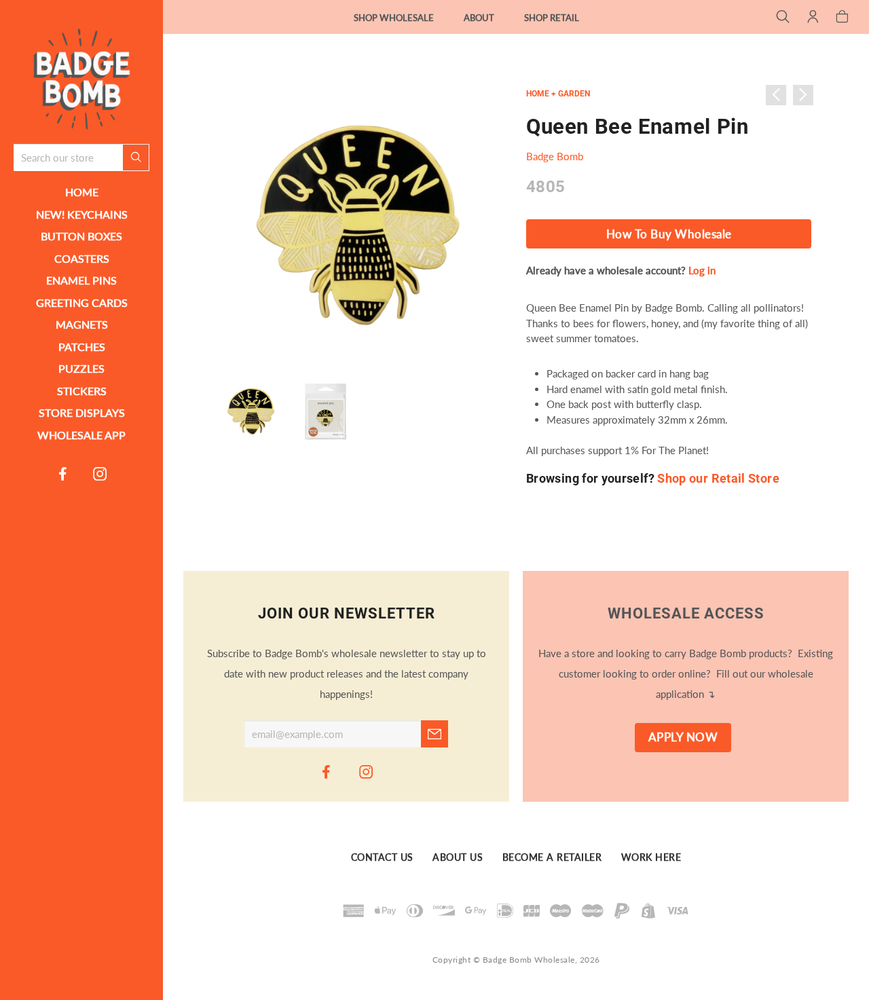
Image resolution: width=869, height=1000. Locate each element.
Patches (81, 346)
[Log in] (813, 17)
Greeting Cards (82, 302)
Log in (702, 270)
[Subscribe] (434, 733)
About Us (457, 858)
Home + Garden (558, 93)
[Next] (803, 95)
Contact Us (382, 858)
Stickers (82, 390)
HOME (81, 191)
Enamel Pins (81, 280)
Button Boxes (81, 235)
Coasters (81, 258)
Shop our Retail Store (718, 478)
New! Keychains (82, 214)
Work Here (651, 858)
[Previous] (776, 95)
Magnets (82, 324)
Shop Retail (551, 17)
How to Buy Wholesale (669, 234)
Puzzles (81, 368)
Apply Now (683, 737)
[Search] (783, 17)
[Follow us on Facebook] (63, 473)
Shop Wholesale (394, 17)
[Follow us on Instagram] (100, 473)
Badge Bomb (554, 156)
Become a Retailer (552, 858)
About (479, 17)
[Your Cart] (842, 17)
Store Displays (82, 412)
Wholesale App (81, 434)
